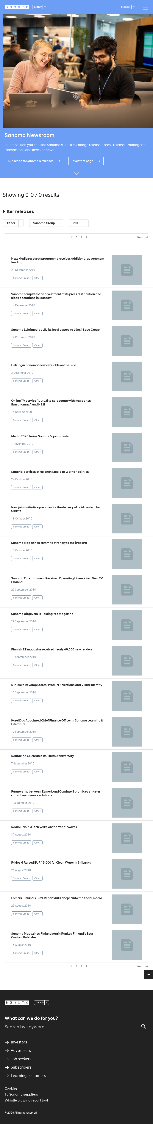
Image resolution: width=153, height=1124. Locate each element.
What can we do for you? (31, 1018)
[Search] (143, 1026)
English (126, 7)
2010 (77, 223)
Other (11, 223)
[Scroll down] (76, 172)
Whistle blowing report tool (26, 1100)
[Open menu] (144, 7)
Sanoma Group (44, 223)
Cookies (11, 1088)
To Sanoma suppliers (21, 1094)
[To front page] (17, 7)
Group (38, 7)
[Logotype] (17, 1002)
